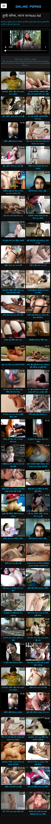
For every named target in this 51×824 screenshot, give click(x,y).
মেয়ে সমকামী (16, 22)
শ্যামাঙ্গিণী (25, 22)
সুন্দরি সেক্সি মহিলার (35, 22)
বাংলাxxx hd (15, 24)
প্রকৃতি (9, 22)
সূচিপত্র (3, 22)
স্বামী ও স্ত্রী (5, 24)
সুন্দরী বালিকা (45, 22)
